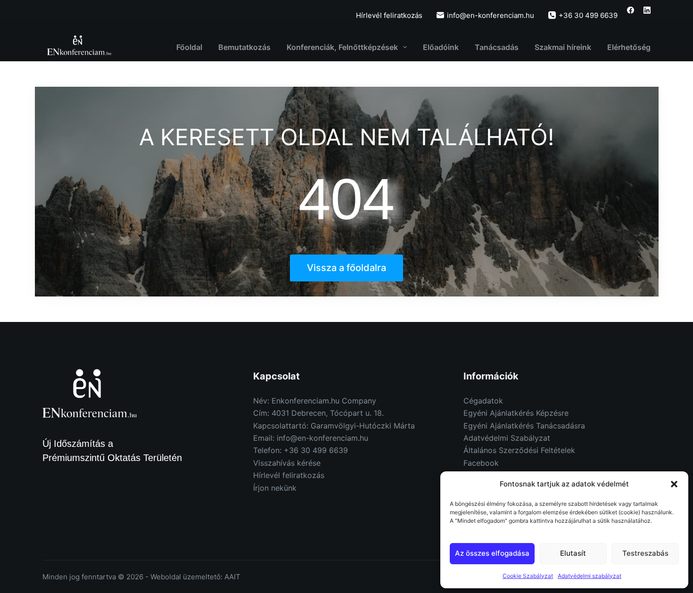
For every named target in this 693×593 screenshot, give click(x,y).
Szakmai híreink (563, 47)
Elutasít (573, 553)
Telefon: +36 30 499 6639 (300, 450)
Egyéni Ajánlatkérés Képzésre (516, 413)
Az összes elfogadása (492, 553)
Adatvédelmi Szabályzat (506, 438)
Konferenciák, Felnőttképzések (342, 47)
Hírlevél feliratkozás (389, 15)
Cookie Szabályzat (528, 575)
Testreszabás (645, 553)
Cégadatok (483, 400)
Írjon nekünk (275, 488)
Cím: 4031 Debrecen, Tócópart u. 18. (318, 413)
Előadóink (441, 47)
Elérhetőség (629, 47)
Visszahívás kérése (287, 463)
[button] (674, 484)
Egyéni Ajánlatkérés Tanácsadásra (524, 425)
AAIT (232, 576)
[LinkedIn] (647, 10)
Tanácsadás (497, 47)
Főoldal (189, 47)
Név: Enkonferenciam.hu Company (314, 400)
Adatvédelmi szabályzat (589, 575)
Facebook (481, 463)
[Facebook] (630, 10)
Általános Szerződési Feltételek (519, 450)
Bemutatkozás (244, 47)
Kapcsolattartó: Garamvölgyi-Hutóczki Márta (334, 425)
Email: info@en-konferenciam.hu (310, 438)
